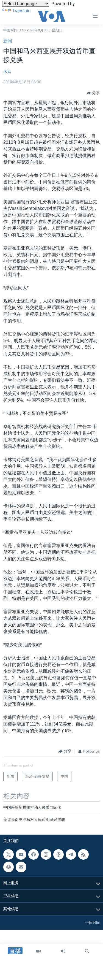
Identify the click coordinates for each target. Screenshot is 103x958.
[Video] (38, 951)
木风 (7, 71)
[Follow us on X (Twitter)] (8, 854)
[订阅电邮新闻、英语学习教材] (21, 867)
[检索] (87, 951)
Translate (21, 10)
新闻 (7, 41)
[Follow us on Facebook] (33, 854)
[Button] (93, 93)
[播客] (8, 867)
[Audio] (63, 951)
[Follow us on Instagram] (46, 854)
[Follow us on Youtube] (21, 854)
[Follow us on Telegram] (71, 854)
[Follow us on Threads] (58, 854)
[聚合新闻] (83, 854)
